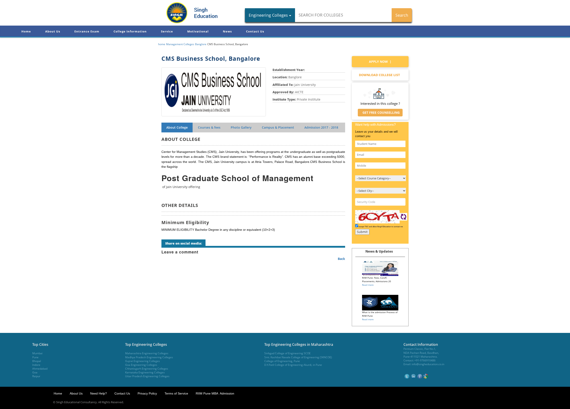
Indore (36, 365)
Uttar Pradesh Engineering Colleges (147, 376)
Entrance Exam (86, 31)
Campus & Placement (278, 127)
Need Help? (99, 393)
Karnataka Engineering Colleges (145, 372)
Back (341, 259)
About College (177, 127)
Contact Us (255, 31)
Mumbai (37, 353)
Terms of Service (176, 393)
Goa (34, 372)
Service (167, 31)
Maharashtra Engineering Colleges (146, 353)
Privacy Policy (147, 393)
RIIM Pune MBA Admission (215, 393)
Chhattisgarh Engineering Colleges (146, 369)
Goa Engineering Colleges (141, 365)
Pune (35, 357)
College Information (130, 31)
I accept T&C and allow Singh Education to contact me (380, 227)
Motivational (198, 31)
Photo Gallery (241, 127)
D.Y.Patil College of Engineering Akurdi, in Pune (293, 365)
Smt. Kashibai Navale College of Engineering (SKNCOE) (298, 357)
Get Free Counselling (380, 112)
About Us (52, 31)
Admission (321, 127)
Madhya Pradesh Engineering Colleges (149, 357)
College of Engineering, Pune (282, 361)
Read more (368, 284)
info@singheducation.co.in (428, 364)
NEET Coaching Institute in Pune (513, 402)
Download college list (380, 75)
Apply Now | (380, 61)
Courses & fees (209, 127)
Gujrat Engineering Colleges (142, 361)
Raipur (36, 376)
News (227, 31)
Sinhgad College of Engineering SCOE (287, 353)
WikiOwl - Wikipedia (552, 402)
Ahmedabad (39, 369)
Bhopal (36, 361)
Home (26, 31)
